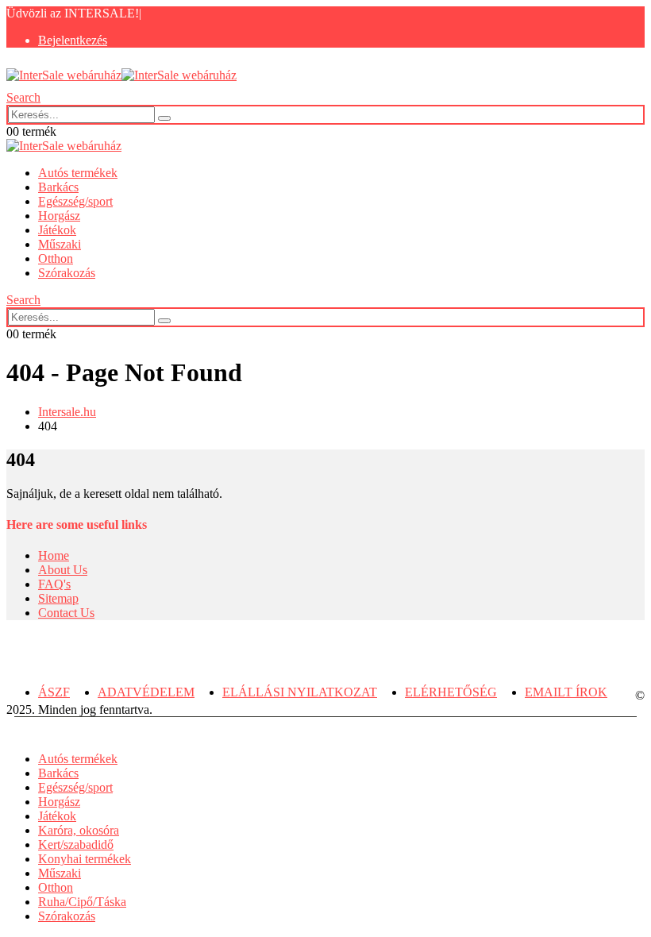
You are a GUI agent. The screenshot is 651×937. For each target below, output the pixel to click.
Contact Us (66, 612)
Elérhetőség (451, 692)
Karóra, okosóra (78, 830)
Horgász (59, 215)
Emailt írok (566, 692)
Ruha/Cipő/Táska (82, 901)
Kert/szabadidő (76, 844)
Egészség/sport (75, 201)
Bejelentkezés (72, 40)
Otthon (55, 258)
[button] (23, 97)
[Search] (164, 118)
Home (53, 555)
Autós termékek (77, 172)
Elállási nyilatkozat (299, 692)
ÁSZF (54, 692)
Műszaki (59, 244)
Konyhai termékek (84, 859)
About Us (62, 569)
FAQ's (54, 584)
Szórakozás (66, 273)
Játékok (57, 230)
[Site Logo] (121, 75)
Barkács (58, 187)
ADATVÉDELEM (146, 692)
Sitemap (58, 598)
